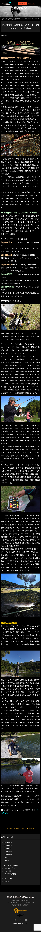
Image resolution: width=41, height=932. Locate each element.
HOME (2, 18)
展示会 (7, 860)
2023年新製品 (8, 851)
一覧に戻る (20, 828)
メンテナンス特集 (9, 879)
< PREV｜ (11, 828)
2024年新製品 (16, 18)
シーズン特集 (7, 871)
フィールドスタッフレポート (12, 865)
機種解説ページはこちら (12, 300)
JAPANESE (22, 3)
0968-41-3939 (15, 902)
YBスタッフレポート (9, 868)
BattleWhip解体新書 (11, 874)
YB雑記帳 (6, 882)
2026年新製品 (8, 843)
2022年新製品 (8, 854)
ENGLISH (31, 3)
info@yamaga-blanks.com (20, 904)
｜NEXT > (29, 828)
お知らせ (6, 857)
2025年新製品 (8, 845)
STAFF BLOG (8, 18)
